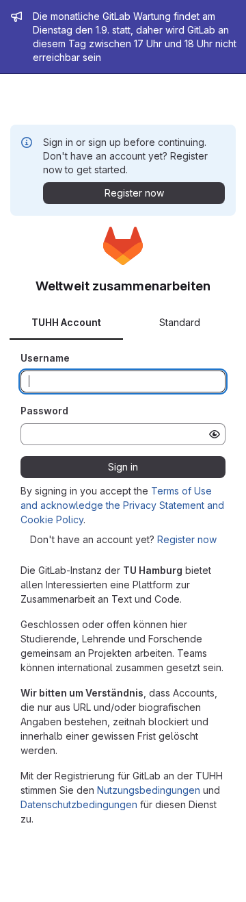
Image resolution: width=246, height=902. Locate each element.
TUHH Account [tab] (66, 322)
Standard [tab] (179, 322)
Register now (187, 539)
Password (44, 410)
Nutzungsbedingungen (148, 790)
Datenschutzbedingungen (78, 804)
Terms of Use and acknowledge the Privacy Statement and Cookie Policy (122, 505)
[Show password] (215, 434)
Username (45, 358)
